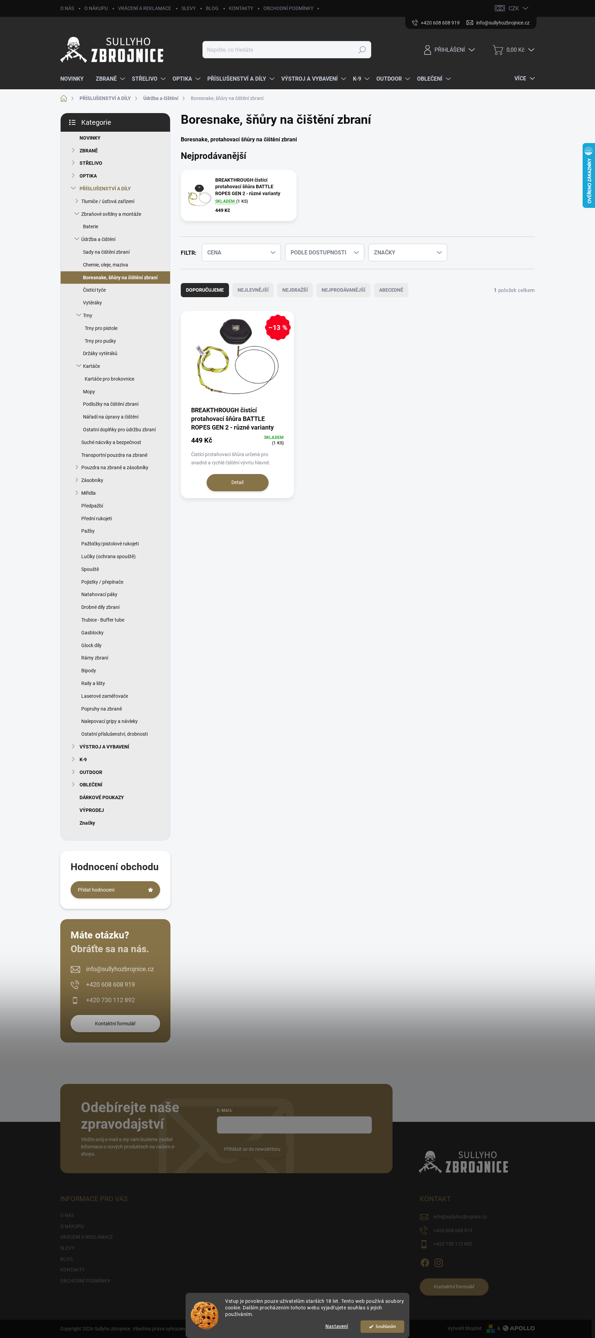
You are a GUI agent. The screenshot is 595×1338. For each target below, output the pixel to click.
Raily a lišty (93, 683)
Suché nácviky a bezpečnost (111, 442)
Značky (87, 823)
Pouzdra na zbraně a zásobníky (114, 467)
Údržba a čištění (98, 239)
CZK (514, 8)
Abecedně (391, 290)
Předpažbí (92, 506)
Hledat (362, 49)
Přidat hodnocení (96, 890)
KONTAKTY (241, 8)
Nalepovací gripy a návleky (109, 721)
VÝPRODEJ (92, 810)
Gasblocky (92, 632)
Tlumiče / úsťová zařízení (107, 201)
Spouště (90, 569)
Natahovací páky (99, 594)
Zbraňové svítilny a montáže (111, 214)
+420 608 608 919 (110, 984)
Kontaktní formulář (115, 1023)
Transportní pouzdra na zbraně (114, 455)
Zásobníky (92, 480)
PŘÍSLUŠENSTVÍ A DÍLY (105, 188)
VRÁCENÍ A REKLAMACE (144, 8)
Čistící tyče (94, 290)
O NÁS (67, 8)
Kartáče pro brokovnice (109, 379)
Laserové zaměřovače (104, 696)
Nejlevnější (253, 290)
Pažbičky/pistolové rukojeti (110, 543)
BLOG (212, 8)
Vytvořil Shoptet (465, 1328)
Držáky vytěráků (100, 353)
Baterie (90, 226)
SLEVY (188, 8)
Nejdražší (295, 290)
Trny (87, 315)
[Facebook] (425, 1261)
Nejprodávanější (343, 290)
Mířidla (88, 493)
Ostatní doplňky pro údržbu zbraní (119, 429)
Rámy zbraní (94, 658)
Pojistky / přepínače (102, 582)
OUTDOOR (91, 772)
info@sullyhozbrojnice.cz (120, 969)
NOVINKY (90, 138)
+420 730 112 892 (110, 1000)
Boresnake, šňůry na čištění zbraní (120, 277)
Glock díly (91, 645)
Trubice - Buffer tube (102, 620)
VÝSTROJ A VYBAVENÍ (104, 747)
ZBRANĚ (89, 150)
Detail (237, 482)
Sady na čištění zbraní (106, 252)
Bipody (88, 670)
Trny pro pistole (101, 328)
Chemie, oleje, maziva (105, 265)
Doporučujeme (205, 290)
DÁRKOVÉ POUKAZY (102, 797)
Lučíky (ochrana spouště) (108, 556)
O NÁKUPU (96, 8)
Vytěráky (92, 302)
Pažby (88, 531)
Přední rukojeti (96, 518)
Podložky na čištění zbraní (110, 404)
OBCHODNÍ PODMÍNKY (288, 8)
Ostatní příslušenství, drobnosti (114, 734)
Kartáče (91, 366)
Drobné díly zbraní (100, 607)
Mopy (89, 391)
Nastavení (336, 1326)
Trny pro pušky (100, 341)
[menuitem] (74, 79)
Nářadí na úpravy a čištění (110, 417)
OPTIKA (88, 176)
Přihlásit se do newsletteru (252, 1149)
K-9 (83, 759)
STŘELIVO (91, 163)
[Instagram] (439, 1261)
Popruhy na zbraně (101, 709)
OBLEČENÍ (91, 784)
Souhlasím (386, 1326)
